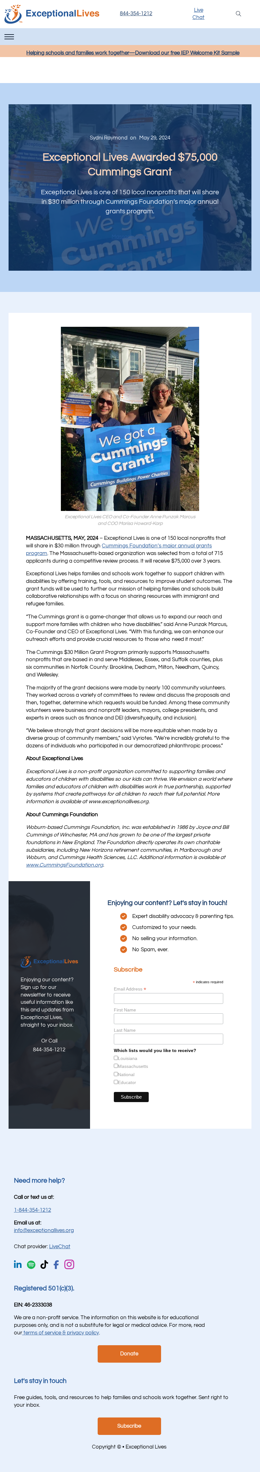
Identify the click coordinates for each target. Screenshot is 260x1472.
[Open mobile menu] (9, 36)
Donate (129, 1354)
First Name (125, 1009)
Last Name (125, 1030)
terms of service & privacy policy (60, 1333)
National (126, 1074)
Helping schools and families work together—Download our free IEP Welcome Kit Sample (132, 53)
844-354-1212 (136, 13)
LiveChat (59, 1246)
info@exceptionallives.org (44, 1230)
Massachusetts (130, 237)
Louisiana (127, 1058)
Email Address (130, 989)
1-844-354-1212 (32, 1210)
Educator (127, 1082)
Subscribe (129, 1426)
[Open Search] (238, 14)
